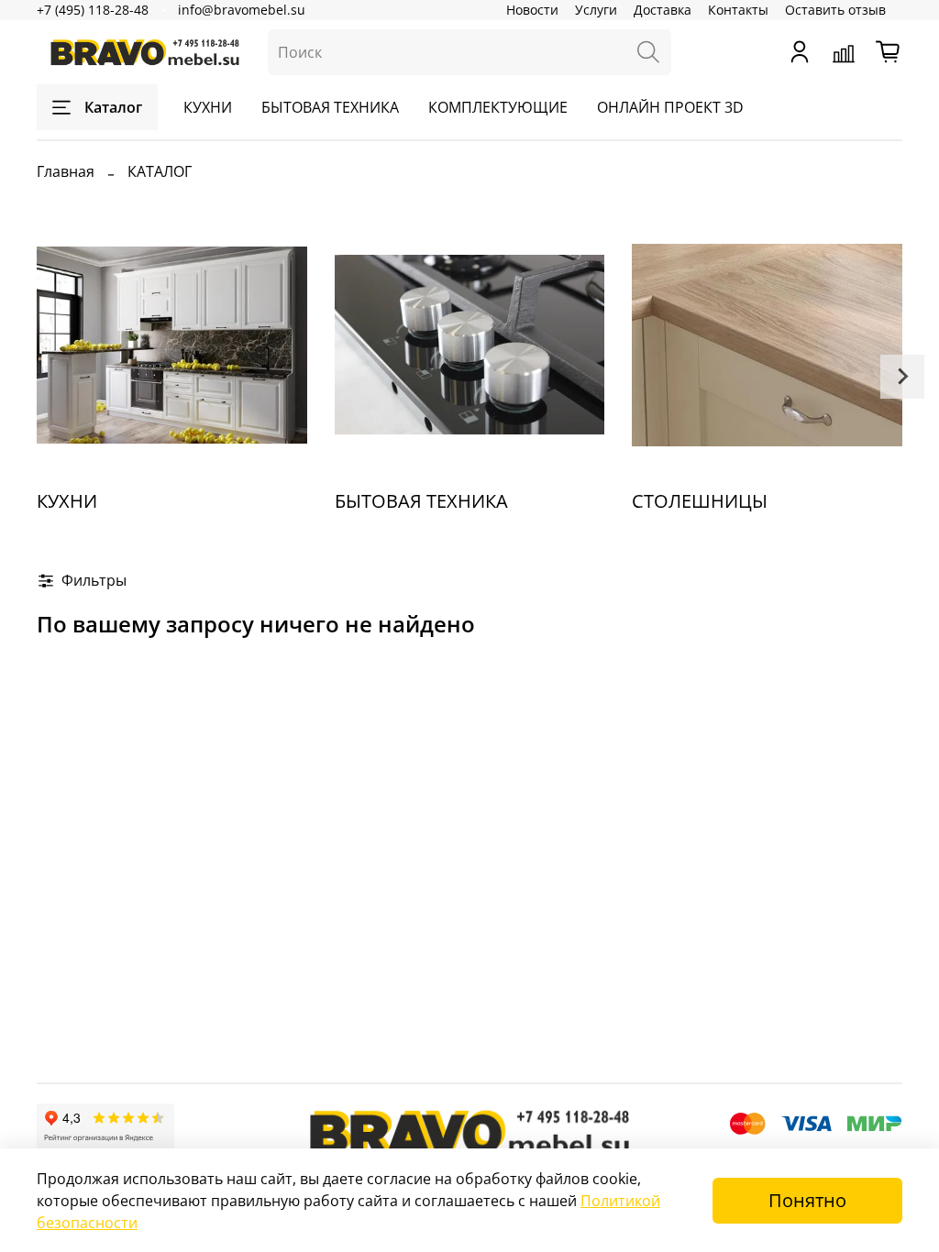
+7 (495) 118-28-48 (93, 9)
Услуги (596, 9)
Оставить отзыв (835, 9)
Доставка (662, 9)
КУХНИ (207, 107)
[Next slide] (902, 377)
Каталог (113, 107)
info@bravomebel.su (241, 9)
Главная (65, 171)
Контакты (738, 9)
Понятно (807, 1200)
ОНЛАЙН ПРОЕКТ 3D (670, 107)
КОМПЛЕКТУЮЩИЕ (498, 107)
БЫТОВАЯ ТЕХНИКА (330, 107)
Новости (532, 9)
